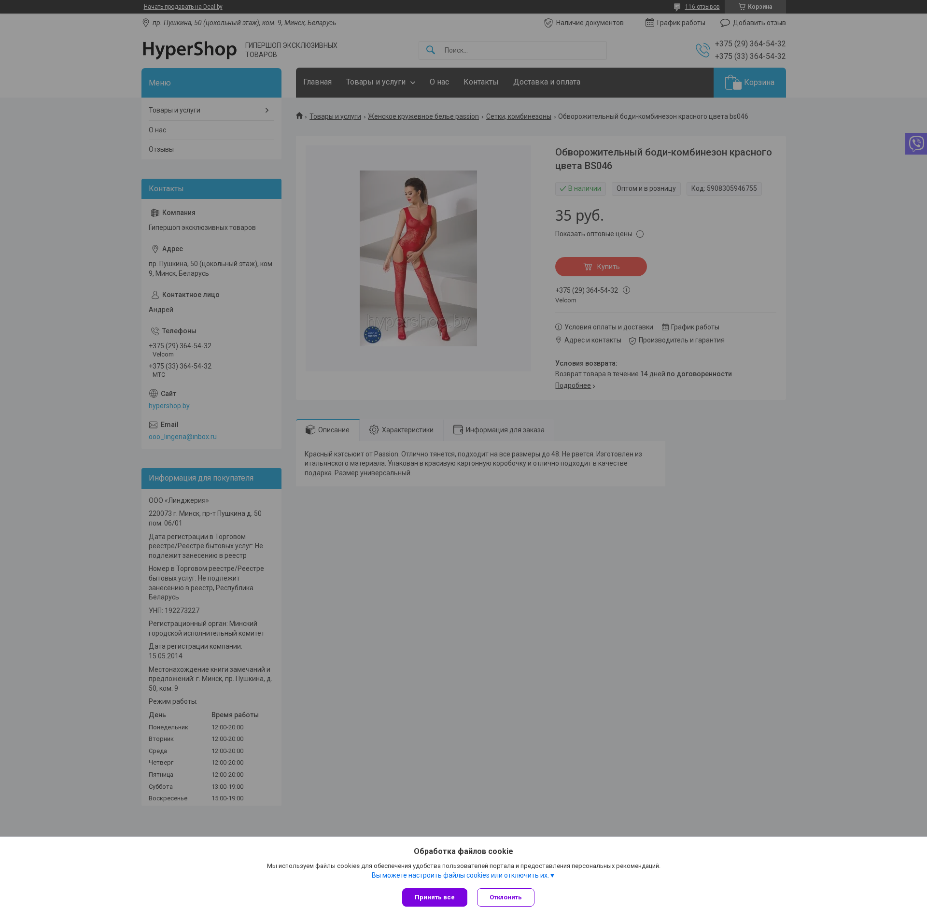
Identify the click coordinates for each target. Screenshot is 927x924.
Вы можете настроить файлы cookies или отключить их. (460, 875)
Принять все (435, 897)
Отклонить (506, 897)
